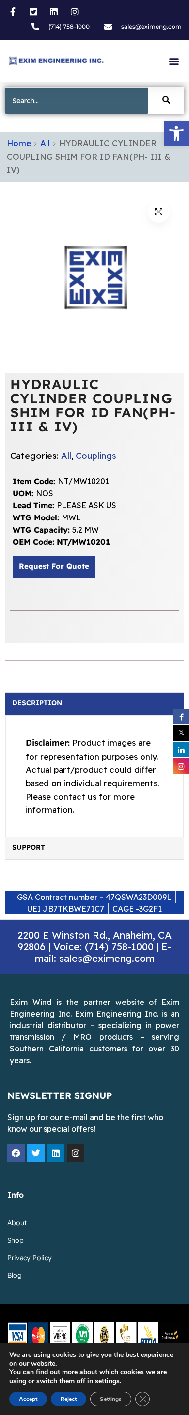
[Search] (166, 100)
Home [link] (19, 143)
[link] (176, 133)
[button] (174, 61)
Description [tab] (37, 703)
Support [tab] (28, 847)
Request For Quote (54, 567)
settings (107, 1381)
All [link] (45, 143)
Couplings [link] (96, 455)
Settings (111, 1399)
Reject (69, 1399)
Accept (28, 1399)
